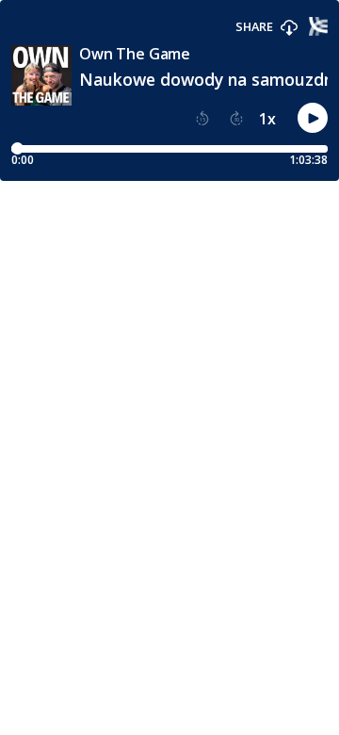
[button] (289, 28)
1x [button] (267, 118)
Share (254, 27)
